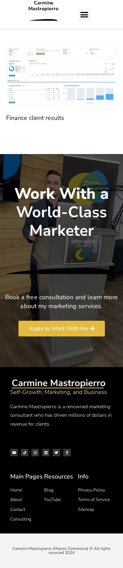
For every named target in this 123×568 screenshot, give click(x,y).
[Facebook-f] (67, 452)
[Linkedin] (46, 452)
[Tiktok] (24, 452)
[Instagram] (35, 452)
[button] (84, 14)
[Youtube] (14, 452)
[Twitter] (56, 452)
